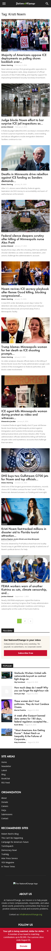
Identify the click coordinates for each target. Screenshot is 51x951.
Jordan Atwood (7, 127)
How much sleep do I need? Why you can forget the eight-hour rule (31, 689)
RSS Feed (5, 782)
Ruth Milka (18, 725)
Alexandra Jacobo (8, 421)
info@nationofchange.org (31, 914)
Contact (4, 818)
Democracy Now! (9, 850)
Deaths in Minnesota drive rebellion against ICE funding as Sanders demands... (24, 177)
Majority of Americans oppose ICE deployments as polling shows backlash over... (24, 58)
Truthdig (5, 854)
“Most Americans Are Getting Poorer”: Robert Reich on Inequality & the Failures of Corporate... (29, 735)
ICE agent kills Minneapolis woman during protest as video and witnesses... (24, 414)
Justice (4, 50)
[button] (47, 3)
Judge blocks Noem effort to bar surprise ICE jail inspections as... (22, 121)
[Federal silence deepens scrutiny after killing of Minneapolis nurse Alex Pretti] (25, 216)
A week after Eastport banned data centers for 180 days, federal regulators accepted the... (31, 718)
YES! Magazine (7, 862)
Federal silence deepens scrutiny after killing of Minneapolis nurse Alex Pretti (22, 239)
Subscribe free (25, 653)
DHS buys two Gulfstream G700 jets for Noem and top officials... (24, 477)
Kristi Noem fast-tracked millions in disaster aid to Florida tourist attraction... (23, 532)
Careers (4, 806)
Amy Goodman (20, 742)
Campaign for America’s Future (15, 842)
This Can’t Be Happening (12, 838)
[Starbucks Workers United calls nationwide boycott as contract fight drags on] (6, 675)
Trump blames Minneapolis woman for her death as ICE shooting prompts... (24, 350)
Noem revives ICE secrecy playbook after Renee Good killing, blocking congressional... (25, 292)
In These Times (8, 866)
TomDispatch (7, 846)
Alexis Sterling (7, 65)
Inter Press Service (9, 858)
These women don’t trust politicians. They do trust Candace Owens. (31, 703)
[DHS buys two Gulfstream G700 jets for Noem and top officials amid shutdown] (25, 460)
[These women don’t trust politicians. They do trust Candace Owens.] (6, 707)
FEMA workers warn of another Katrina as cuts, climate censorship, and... (24, 589)
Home (4, 762)
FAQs (3, 810)
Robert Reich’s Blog (9, 833)
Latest (4, 770)
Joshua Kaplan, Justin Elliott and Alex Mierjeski (20, 539)
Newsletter (6, 766)
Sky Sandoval (19, 682)
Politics (4, 115)
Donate (4, 802)
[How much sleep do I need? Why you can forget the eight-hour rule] (6, 691)
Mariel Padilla (20, 710)
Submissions (6, 814)
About (4, 798)
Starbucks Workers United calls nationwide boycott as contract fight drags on (30, 675)
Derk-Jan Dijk (19, 694)
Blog (3, 774)
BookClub (5, 778)
